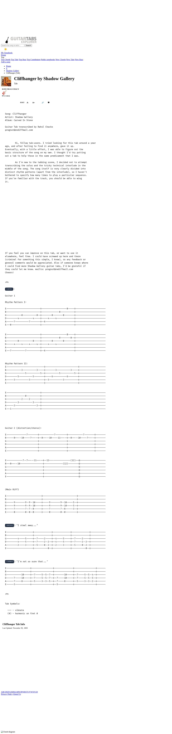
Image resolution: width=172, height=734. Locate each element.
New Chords (61, 60)
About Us (17, 694)
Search (28, 45)
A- (27, 103)
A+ (33, 103)
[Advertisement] (76, 18)
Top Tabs (14, 60)
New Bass (79, 60)
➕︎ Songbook (9, 103)
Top (2, 57)
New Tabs (70, 60)
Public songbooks (48, 60)
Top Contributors (33, 60)
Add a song (5, 62)
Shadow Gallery (12, 71)
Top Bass (22, 60)
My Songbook (6, 53)
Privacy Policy (7, 694)
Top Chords (5, 60)
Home (3, 55)
